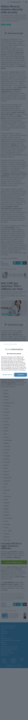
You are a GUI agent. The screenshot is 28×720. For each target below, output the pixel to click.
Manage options (7, 374)
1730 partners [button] (10, 357)
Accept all (21, 374)
